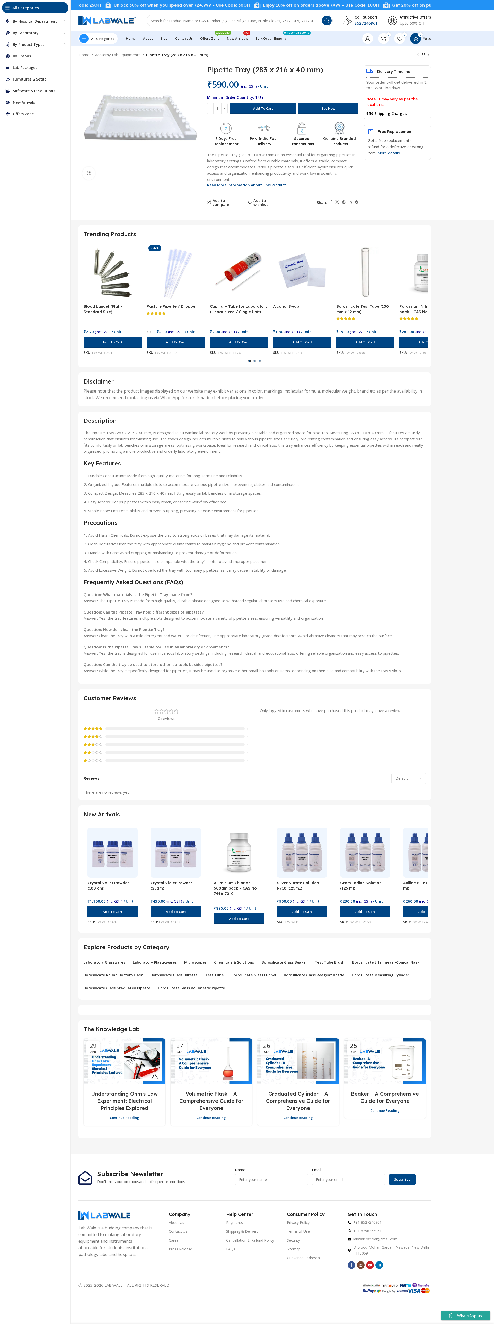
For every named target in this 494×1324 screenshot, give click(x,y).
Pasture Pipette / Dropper (172, 306)
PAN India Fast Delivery (264, 141)
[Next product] (428, 55)
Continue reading (124, 1117)
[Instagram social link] (361, 1265)
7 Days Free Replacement (226, 141)
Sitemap (294, 1249)
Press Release (180, 1249)
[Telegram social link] (356, 202)
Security (293, 1240)
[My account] (368, 38)
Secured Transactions (302, 141)
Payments (234, 1222)
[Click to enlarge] (88, 173)
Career (174, 1240)
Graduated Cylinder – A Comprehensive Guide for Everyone (298, 1100)
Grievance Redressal (304, 1257)
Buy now (328, 108)
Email (316, 1169)
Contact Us (178, 1231)
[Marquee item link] (147, 5)
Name (240, 1169)
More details (388, 152)
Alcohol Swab (286, 306)
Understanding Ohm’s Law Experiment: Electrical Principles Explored (124, 1100)
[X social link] (337, 202)
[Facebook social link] (331, 202)
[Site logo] (107, 20)
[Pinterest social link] (343, 202)
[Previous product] (418, 55)
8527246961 (366, 23)
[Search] (327, 20)
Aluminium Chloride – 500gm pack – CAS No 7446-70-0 (235, 888)
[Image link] (104, 1214)
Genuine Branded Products (339, 141)
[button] (113, 342)
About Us (176, 1222)
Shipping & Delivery (242, 1231)
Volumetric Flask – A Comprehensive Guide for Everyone (211, 1100)
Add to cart (263, 108)
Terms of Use (298, 1231)
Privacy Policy (298, 1222)
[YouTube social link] (370, 1265)
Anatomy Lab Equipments (117, 54)
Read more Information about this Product (246, 185)
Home (84, 54)
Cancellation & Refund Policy (250, 1240)
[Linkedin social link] (350, 202)
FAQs (230, 1249)
